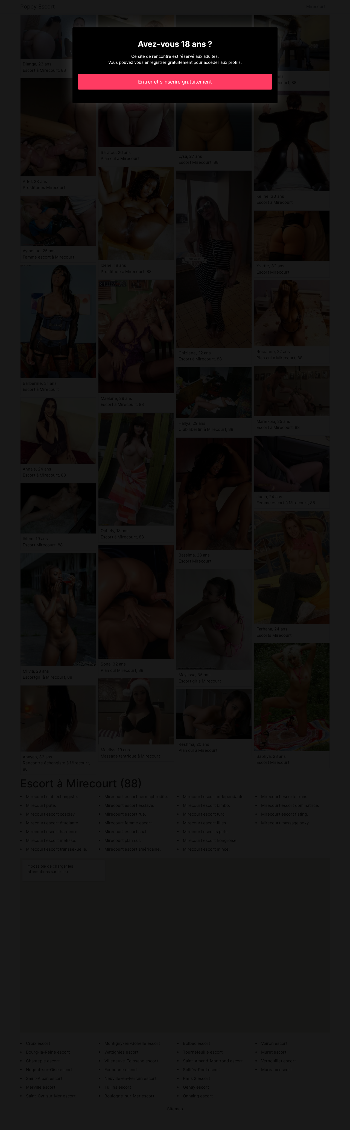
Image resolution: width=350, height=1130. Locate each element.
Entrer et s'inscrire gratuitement (175, 82)
